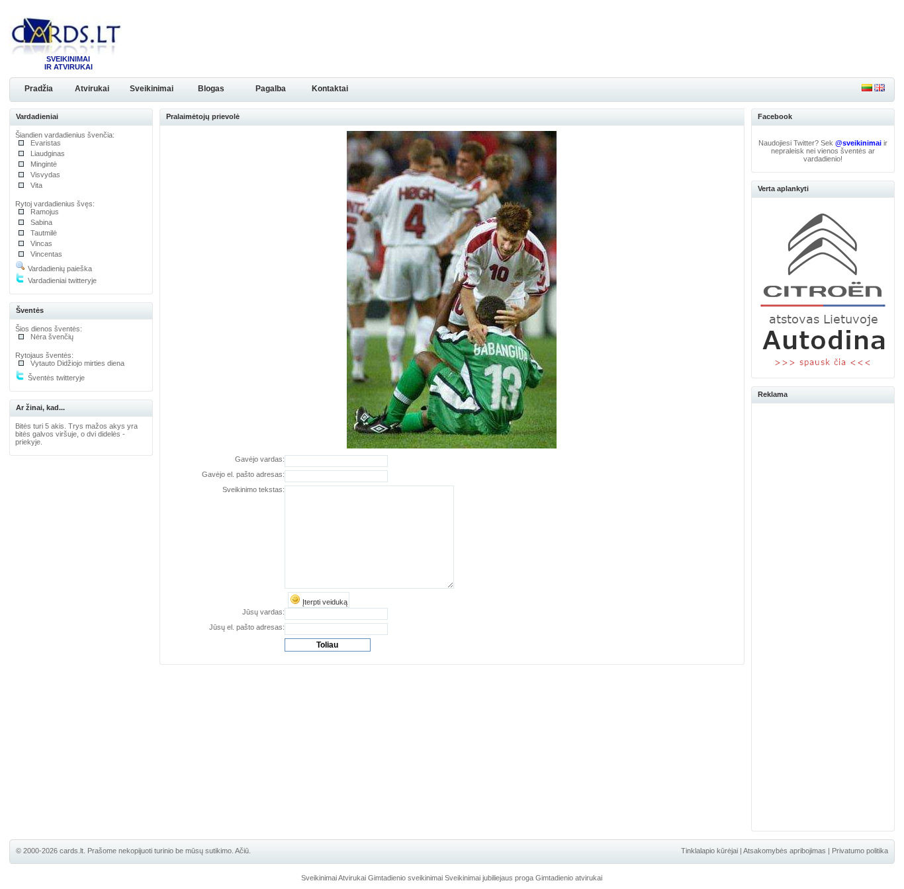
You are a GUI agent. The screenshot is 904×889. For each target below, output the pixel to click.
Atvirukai (92, 88)
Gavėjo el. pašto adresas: (243, 474)
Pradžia (38, 88)
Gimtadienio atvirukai (568, 878)
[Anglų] (879, 89)
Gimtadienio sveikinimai (405, 878)
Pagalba (270, 88)
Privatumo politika (860, 851)
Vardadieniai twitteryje (61, 280)
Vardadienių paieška (59, 269)
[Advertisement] (823, 615)
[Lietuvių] (867, 89)
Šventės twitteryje (55, 378)
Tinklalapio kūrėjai (709, 851)
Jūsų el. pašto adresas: (247, 627)
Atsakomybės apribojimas (784, 851)
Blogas (211, 88)
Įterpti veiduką (323, 602)
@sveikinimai (858, 143)
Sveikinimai (151, 88)
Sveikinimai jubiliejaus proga (489, 878)
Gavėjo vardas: (260, 459)
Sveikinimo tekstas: (253, 489)
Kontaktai (330, 88)
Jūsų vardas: (263, 612)
